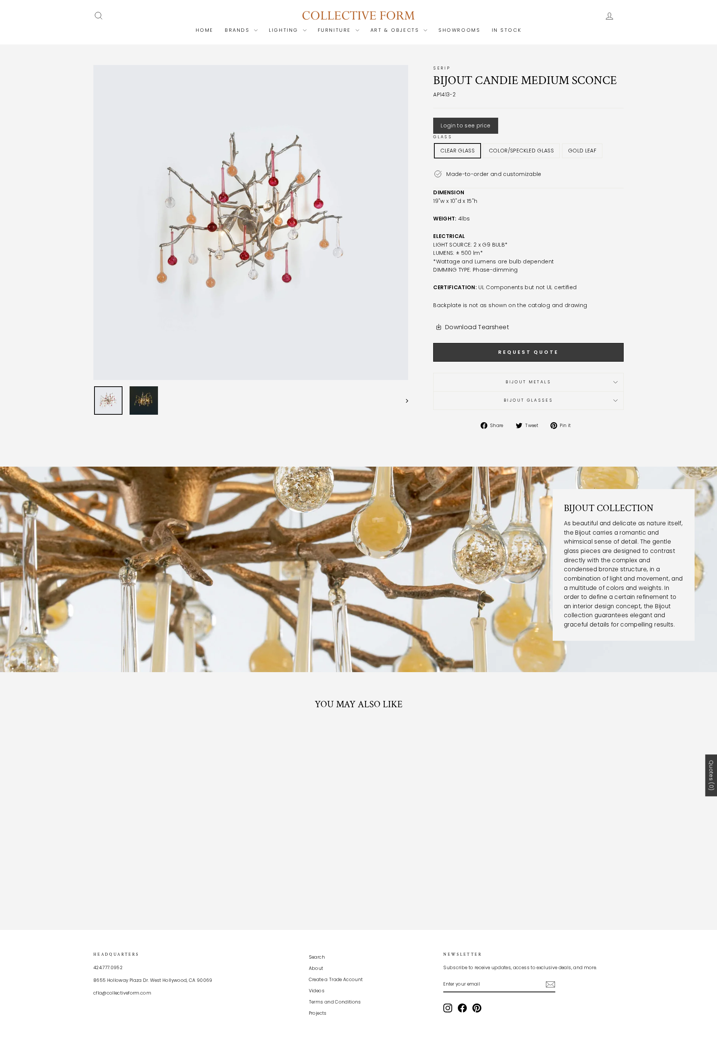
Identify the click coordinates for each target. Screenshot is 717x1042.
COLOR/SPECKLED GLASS (521, 150)
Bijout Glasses (528, 400)
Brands (238, 30)
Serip (441, 68)
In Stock (507, 30)
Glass (442, 137)
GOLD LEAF (582, 150)
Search (317, 957)
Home (205, 30)
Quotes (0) (711, 775)
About (316, 968)
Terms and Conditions (335, 1002)
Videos (317, 991)
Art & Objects (396, 30)
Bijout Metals (528, 382)
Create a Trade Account (336, 980)
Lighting (285, 30)
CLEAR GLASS (457, 150)
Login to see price (465, 125)
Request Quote (528, 352)
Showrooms (459, 30)
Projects (318, 1013)
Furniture (336, 30)
